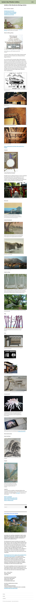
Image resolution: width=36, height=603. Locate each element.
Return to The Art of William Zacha (10, 499)
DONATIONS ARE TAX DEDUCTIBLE (10, 588)
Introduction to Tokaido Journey (10, 13)
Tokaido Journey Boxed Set (21, 431)
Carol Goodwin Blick (8, 601)
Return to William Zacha (8, 500)
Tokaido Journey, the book (9, 14)
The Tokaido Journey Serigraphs (10, 12)
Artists (4, 596)
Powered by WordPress (15, 601)
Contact (4, 598)
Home (4, 594)
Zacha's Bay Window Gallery (10, 2)
